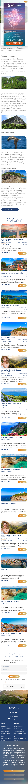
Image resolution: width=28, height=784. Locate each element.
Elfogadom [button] (14, 770)
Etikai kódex (4, 736)
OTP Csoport (4, 735)
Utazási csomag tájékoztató (20, 738)
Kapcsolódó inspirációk (10, 209)
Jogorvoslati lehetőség (19, 731)
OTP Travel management (6, 728)
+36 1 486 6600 (14, 716)
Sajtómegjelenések (5, 733)
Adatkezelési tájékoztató (9, 682)
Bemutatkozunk (4, 726)
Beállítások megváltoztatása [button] (14, 779)
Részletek (22, 253)
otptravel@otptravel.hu (15, 719)
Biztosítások (17, 736)
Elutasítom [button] (14, 774)
